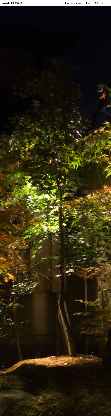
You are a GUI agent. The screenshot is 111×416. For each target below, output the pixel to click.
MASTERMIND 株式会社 (12, 3)
